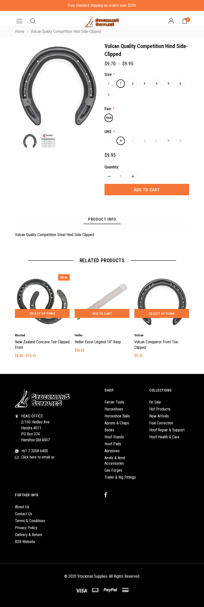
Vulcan (139, 335)
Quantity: (111, 167)
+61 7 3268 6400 (34, 451)
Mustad (20, 335)
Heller (79, 335)
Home (19, 31)
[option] (57, 87)
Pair (109, 118)
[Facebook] (108, 495)
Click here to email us (37, 457)
